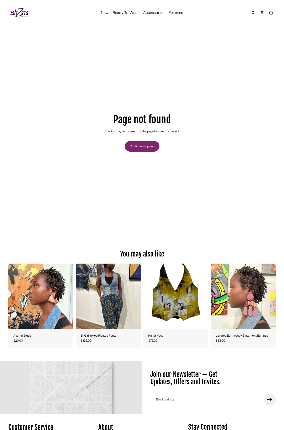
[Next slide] (67, 296)
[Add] (269, 322)
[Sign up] (270, 400)
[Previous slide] (14, 296)
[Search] (253, 12)
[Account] (262, 12)
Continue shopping (142, 146)
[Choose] (67, 322)
